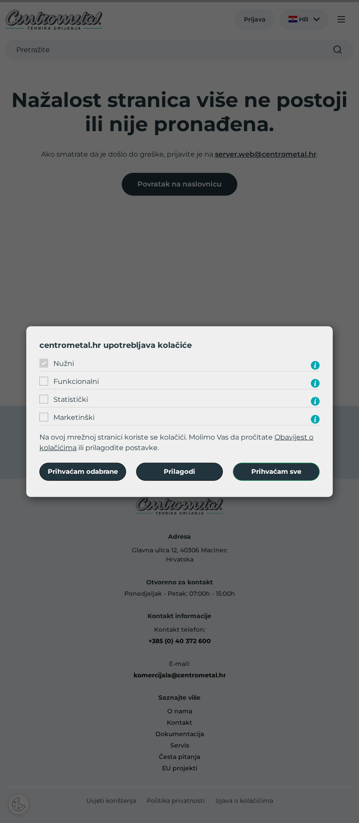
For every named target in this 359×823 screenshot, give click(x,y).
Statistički (70, 399)
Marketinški (74, 417)
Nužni (63, 363)
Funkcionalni (76, 381)
